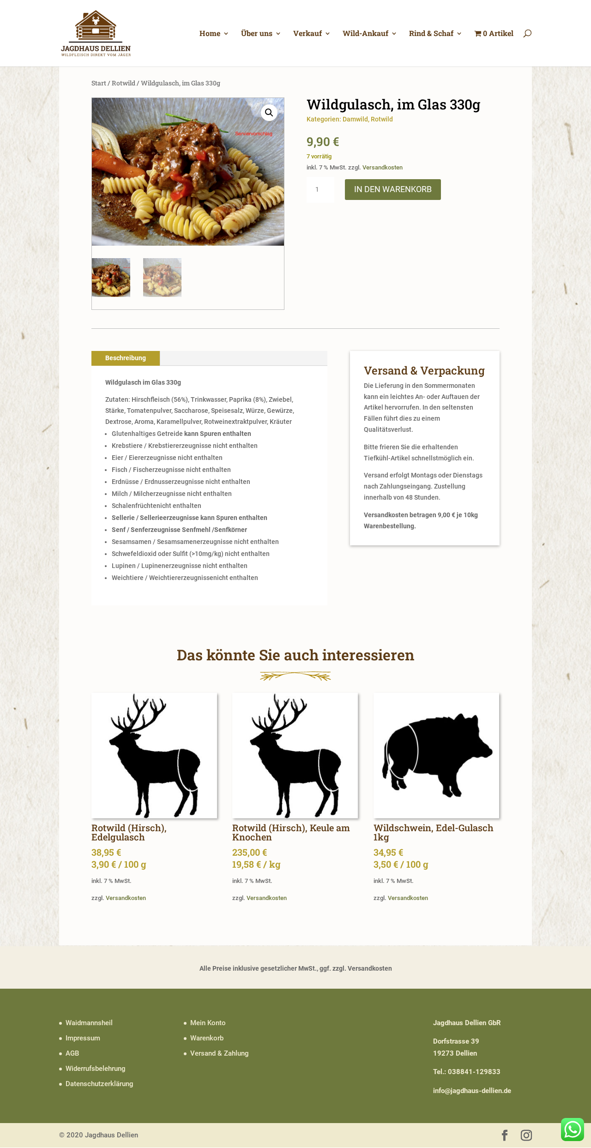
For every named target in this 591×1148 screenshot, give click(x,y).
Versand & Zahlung (219, 1053)
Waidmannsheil (89, 1023)
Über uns (256, 34)
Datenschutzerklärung (99, 1084)
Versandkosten (382, 167)
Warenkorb (206, 1038)
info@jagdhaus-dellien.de (472, 1091)
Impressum (83, 1038)
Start (98, 83)
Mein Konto (208, 1023)
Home (209, 34)
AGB (72, 1053)
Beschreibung (125, 358)
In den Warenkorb (393, 189)
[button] (269, 112)
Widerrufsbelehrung (96, 1068)
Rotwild (123, 83)
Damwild (355, 119)
